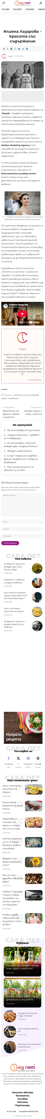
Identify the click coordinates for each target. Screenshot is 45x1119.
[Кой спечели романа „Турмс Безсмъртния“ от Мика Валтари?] (37, 597)
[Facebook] (8, 761)
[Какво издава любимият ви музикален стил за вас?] (33, 918)
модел (4, 398)
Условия (23, 1099)
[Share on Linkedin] (19, 49)
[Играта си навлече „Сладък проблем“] (37, 583)
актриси (18, 395)
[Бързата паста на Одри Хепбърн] (10, 1016)
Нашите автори (22, 1092)
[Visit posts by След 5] (3, 56)
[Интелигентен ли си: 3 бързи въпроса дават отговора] (33, 842)
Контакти (22, 1095)
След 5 (10, 56)
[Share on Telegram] (23, 49)
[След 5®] (22, 3)
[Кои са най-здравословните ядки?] (33, 879)
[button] (4, 3)
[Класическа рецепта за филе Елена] (33, 806)
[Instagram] (28, 761)
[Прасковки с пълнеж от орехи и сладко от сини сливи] (33, 822)
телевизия (13, 398)
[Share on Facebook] (7, 49)
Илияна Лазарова (31, 395)
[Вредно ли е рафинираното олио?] (33, 862)
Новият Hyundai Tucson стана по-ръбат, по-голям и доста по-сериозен (12, 898)
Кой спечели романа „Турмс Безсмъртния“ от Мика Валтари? (15, 595)
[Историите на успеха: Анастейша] (10, 1047)
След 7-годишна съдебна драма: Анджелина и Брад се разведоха (21, 459)
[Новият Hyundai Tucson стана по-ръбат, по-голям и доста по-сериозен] (33, 895)
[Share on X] (11, 49)
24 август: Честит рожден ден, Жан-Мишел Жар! (14, 567)
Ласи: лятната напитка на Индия (11, 789)
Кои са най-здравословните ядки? (12, 878)
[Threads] (38, 761)
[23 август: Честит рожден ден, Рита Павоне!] (37, 626)
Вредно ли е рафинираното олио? (11, 861)
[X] (18, 761)
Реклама (22, 1102)
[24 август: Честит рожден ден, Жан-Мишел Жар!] (37, 568)
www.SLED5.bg (34, 380)
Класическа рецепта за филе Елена (12, 805)
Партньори (22, 1105)
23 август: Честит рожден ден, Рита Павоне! (14, 624)
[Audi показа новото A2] (10, 1031)
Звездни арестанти (19, 451)
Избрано (22, 943)
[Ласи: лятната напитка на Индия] (37, 611)
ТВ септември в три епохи (23, 430)
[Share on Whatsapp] (15, 49)
